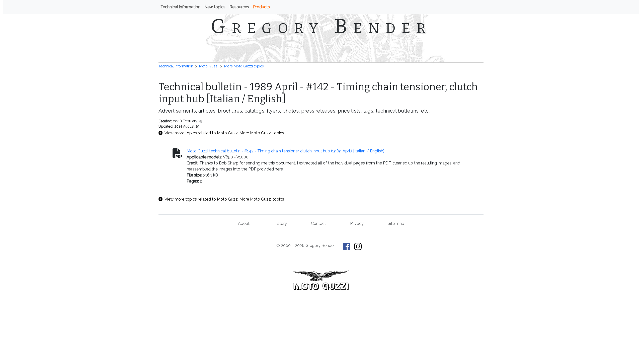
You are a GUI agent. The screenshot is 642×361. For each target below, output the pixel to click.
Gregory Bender (321, 26)
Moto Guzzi (208, 66)
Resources (239, 7)
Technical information (180, 7)
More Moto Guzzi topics (244, 66)
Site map (396, 223)
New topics (214, 7)
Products (261, 7)
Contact (318, 223)
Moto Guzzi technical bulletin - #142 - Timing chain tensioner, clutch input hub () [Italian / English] (285, 151)
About (244, 223)
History (280, 223)
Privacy (357, 223)
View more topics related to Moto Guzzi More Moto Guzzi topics (224, 133)
